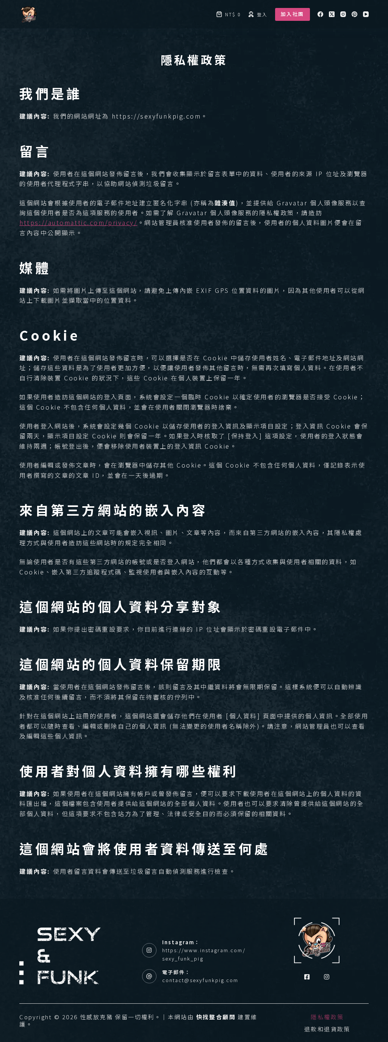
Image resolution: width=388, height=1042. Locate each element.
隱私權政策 (327, 1017)
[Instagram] (343, 14)
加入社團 (292, 13)
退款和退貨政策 (327, 1029)
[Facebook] (320, 14)
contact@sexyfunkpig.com (200, 980)
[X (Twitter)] (332, 14)
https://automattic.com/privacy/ (78, 222)
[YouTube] (366, 14)
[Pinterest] (354, 14)
